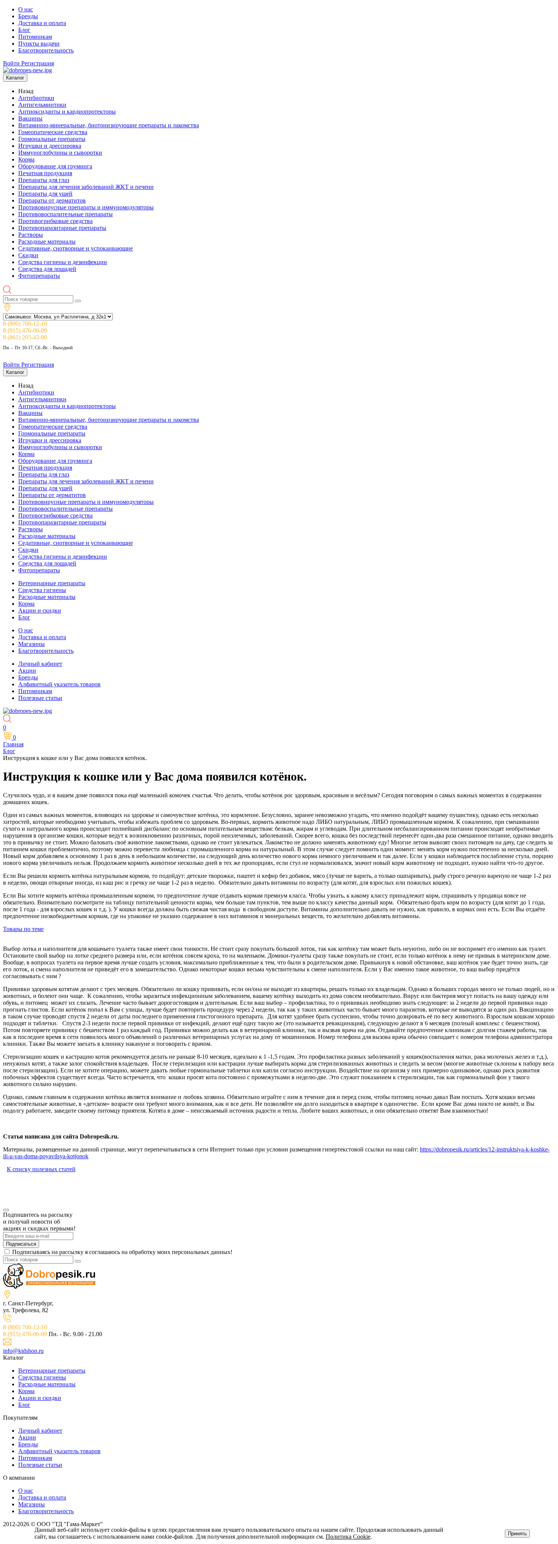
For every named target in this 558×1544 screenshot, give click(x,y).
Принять (517, 1533)
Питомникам (35, 36)
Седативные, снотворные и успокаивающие (75, 248)
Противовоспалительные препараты (65, 214)
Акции (27, 670)
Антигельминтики (42, 104)
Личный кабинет (40, 663)
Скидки (28, 255)
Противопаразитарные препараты (62, 228)
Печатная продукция (45, 173)
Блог (24, 30)
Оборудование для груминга (55, 166)
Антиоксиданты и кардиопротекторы (67, 111)
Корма (26, 159)
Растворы (30, 234)
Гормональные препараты (51, 139)
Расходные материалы (47, 241)
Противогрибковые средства (55, 221)
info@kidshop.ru (23, 1351)
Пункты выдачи (39, 43)
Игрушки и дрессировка (49, 146)
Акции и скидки (39, 610)
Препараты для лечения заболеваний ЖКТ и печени (86, 187)
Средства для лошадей (47, 269)
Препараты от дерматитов (52, 200)
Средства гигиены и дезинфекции (62, 262)
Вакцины (30, 118)
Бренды (28, 16)
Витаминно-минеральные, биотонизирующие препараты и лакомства (108, 125)
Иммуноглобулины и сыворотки (60, 152)
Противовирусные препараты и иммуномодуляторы (86, 207)
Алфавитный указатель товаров (59, 684)
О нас (25, 9)
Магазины (31, 644)
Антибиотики (36, 98)
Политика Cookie (348, 1536)
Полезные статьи (40, 698)
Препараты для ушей (45, 193)
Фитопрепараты (39, 275)
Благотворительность (46, 50)
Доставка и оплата (42, 23)
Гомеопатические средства (52, 132)
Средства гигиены (42, 590)
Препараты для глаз (43, 180)
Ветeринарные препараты (51, 583)
